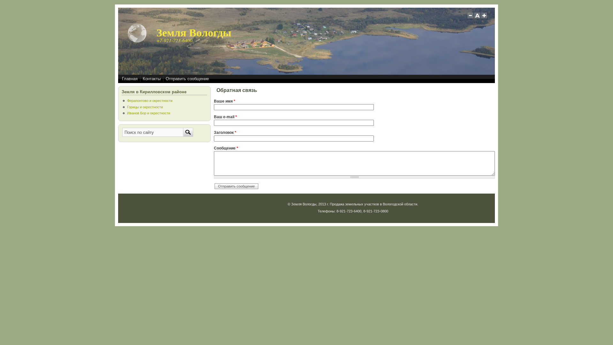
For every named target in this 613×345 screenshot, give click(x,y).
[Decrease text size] (470, 18)
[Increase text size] (484, 18)
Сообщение (226, 148)
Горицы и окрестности (145, 107)
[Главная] (137, 41)
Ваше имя (224, 101)
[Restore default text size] (477, 18)
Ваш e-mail (225, 117)
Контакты (152, 78)
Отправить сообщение (187, 78)
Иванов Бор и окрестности (148, 113)
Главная (130, 78)
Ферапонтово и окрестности (149, 101)
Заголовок (225, 132)
